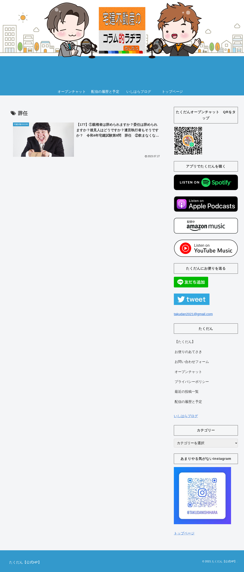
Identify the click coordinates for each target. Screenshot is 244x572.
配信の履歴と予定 (188, 402)
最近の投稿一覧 (187, 392)
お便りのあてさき (188, 352)
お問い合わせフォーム (192, 362)
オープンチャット (188, 372)
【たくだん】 (185, 342)
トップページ (184, 533)
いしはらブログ (186, 416)
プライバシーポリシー (192, 382)
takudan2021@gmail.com (193, 314)
